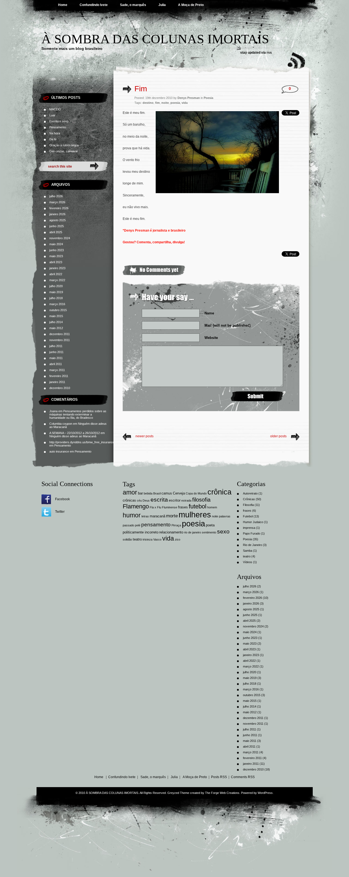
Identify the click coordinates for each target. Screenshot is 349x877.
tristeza (147, 539)
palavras (224, 516)
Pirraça (176, 525)
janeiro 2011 (57, 382)
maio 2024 (56, 244)
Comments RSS (243, 777)
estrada (186, 500)
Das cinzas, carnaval (63, 151)
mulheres (195, 514)
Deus (146, 500)
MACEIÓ (55, 109)
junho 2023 (56, 250)
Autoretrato (250, 493)
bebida (148, 493)
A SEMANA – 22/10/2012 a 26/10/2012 (74, 433)
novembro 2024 (59, 238)
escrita (159, 499)
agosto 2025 (57, 220)
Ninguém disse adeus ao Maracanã (72, 436)
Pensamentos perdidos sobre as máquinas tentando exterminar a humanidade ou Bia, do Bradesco (77, 414)
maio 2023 (56, 256)
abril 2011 (55, 364)
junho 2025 (56, 226)
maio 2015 (56, 316)
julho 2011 (55, 346)
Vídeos (247, 562)
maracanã (157, 516)
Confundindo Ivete (94, 5)
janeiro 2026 (57, 214)
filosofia (201, 500)
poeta (210, 525)
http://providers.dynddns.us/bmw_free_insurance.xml (84, 442)
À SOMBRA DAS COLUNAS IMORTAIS (155, 39)
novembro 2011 (59, 340)
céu (139, 500)
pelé (137, 525)
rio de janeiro (192, 532)
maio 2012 (56, 328)
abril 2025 (55, 232)
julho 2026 (56, 196)
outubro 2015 (58, 310)
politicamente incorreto (140, 532)
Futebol (248, 516)
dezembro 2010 (59, 388)
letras (145, 516)
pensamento (156, 524)
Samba (247, 550)
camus (166, 493)
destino (148, 102)
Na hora (54, 133)
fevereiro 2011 (58, 376)
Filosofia (248, 504)
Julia (162, 5)
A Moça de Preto (191, 5)
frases (183, 507)
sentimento (209, 532)
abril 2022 (55, 274)
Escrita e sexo (58, 121)
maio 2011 (56, 358)
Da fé (52, 139)
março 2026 (57, 202)
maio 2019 (56, 292)
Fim (140, 88)
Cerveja (179, 493)
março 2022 (57, 280)
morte (172, 515)
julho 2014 (56, 322)
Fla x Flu (155, 507)
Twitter (60, 512)
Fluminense (169, 507)
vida (185, 102)
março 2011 (57, 370)
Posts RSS (219, 777)
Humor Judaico (253, 522)
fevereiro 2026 (58, 208)
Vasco (157, 539)
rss (269, 52)
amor (130, 492)
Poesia (208, 97)
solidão (127, 539)
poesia (175, 102)
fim (157, 102)
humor (132, 515)
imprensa (249, 527)
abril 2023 (55, 262)
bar (140, 493)
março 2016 (57, 304)
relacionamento (171, 532)
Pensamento (57, 127)
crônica (219, 492)
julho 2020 (56, 286)
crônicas (129, 500)
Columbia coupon (60, 423)
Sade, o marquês (133, 5)
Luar (52, 115)
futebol (197, 506)
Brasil (157, 493)
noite (165, 102)
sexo (223, 531)
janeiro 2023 (57, 268)
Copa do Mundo (196, 493)
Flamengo (136, 506)
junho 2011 (56, 352)
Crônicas (249, 499)
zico (177, 539)
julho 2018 (56, 298)
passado (128, 525)
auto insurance (59, 451)
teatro (137, 539)
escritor (174, 500)
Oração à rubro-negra (64, 145)
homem (212, 507)
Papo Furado (251, 533)
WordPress (265, 792)
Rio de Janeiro (252, 545)
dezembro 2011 (59, 334)
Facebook (62, 499)
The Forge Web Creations (222, 792)
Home (62, 5)
